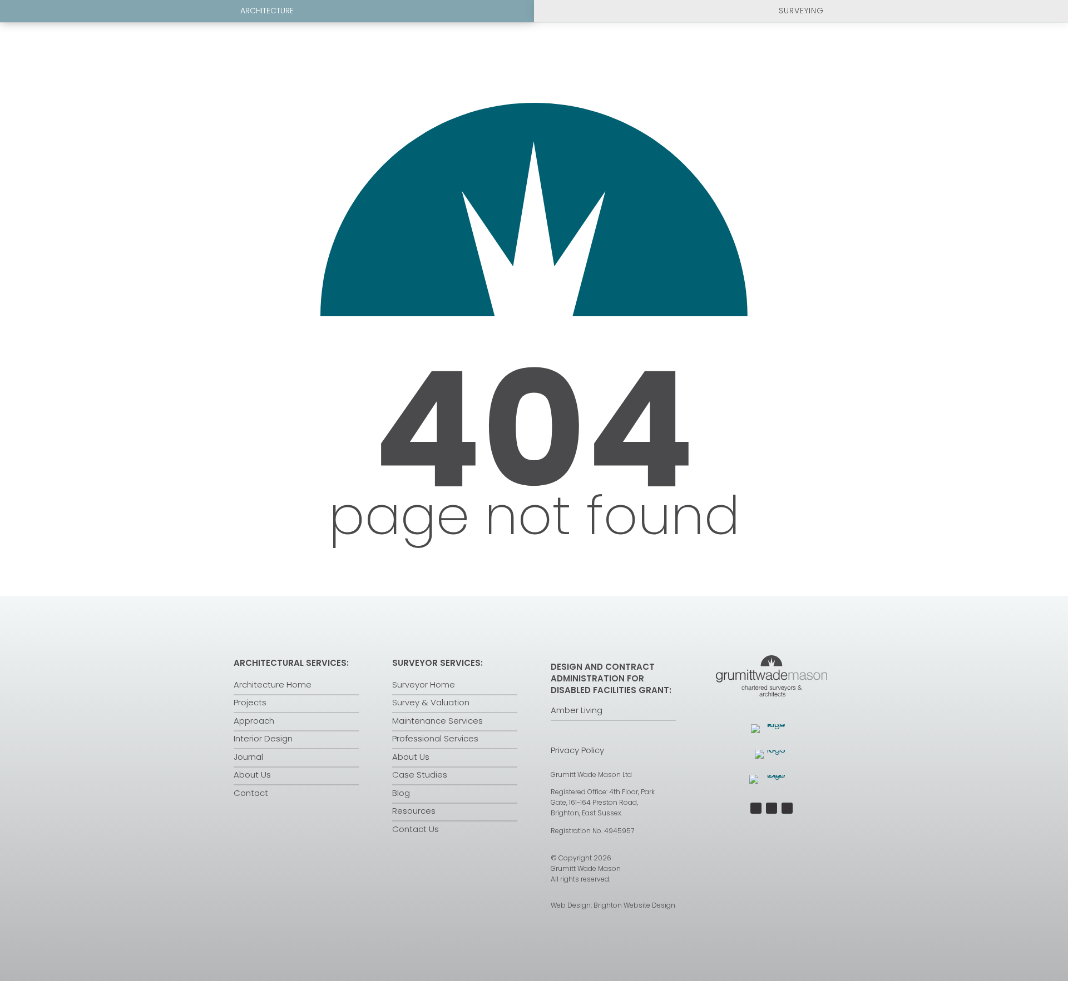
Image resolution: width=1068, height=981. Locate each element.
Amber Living (576, 710)
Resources (414, 810)
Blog (401, 793)
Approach (254, 720)
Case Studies (419, 774)
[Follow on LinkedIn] (787, 808)
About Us (252, 774)
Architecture (267, 10)
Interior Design (263, 738)
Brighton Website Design (634, 905)
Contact (251, 793)
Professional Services (435, 738)
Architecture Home (273, 684)
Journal (248, 757)
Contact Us (415, 829)
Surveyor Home (423, 684)
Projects (250, 702)
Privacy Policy (577, 750)
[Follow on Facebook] (756, 808)
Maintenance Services (437, 720)
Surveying (801, 10)
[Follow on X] (771, 808)
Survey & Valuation (430, 702)
